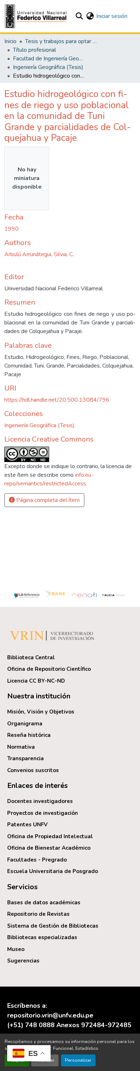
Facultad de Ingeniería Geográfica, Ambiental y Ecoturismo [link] (49, 59)
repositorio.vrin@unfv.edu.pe (50, 1015)
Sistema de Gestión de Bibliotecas (52, 925)
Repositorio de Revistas (38, 914)
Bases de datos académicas (43, 902)
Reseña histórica (29, 735)
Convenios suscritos (33, 770)
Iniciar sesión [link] (111, 16)
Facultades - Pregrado (37, 859)
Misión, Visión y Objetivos (40, 711)
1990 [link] (11, 229)
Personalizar (78, 1060)
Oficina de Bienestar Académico (48, 847)
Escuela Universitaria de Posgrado (52, 871)
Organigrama (24, 723)
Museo (15, 949)
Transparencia (25, 758)
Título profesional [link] (34, 50)
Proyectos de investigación (42, 813)
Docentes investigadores (40, 801)
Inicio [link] (10, 41)
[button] (36, 16)
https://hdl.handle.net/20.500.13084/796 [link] (56, 400)
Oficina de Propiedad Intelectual (50, 836)
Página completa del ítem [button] (47, 500)
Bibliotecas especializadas (42, 937)
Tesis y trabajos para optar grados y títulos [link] (61, 41)
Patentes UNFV (27, 824)
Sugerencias (23, 960)
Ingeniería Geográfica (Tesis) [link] (48, 67)
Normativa (21, 747)
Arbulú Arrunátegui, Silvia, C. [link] (39, 254)
